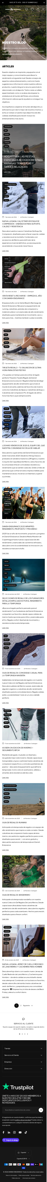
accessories (8, 126)
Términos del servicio (35, 1167)
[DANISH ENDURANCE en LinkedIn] (9, 1125)
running (7, 797)
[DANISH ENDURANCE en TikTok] (25, 1125)
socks (6, 146)
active (6, 258)
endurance (8, 509)
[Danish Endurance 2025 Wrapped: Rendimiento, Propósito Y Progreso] (23, 503)
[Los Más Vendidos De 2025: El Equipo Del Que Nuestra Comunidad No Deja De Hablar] (23, 422)
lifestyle (7, 931)
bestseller (7, 416)
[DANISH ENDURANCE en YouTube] (20, 1125)
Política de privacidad (23, 1167)
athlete (7, 493)
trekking (7, 881)
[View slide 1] (19, 1034)
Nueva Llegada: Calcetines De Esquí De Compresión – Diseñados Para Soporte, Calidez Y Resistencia (21, 224)
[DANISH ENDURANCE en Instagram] (14, 1125)
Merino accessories (10, 585)
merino (7, 138)
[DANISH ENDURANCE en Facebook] (3, 1125)
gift (6, 130)
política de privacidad (23, 1112)
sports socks (8, 282)
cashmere (7, 501)
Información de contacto (28, 1170)
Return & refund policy (10, 1167)
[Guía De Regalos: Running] (23, 799)
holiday (7, 134)
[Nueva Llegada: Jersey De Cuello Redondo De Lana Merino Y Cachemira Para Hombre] (23, 941)
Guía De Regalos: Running (14, 823)
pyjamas (7, 142)
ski (5, 192)
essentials (7, 266)
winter (6, 346)
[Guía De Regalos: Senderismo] (23, 871)
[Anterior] (3, 2)
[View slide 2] (22, 1034)
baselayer (7, 412)
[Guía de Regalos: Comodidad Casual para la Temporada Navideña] (23, 649)
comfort (7, 505)
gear (6, 718)
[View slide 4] (27, 1034)
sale (6, 334)
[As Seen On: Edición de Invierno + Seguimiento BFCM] (23, 724)
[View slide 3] (25, 1034)
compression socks (10, 184)
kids (6, 577)
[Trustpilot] (18, 1079)
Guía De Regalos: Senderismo (16, 895)
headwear (8, 270)
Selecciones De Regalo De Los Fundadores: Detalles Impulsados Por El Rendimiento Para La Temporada (23, 601)
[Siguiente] (44, 2)
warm (6, 200)
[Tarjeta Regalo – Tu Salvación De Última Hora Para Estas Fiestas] (23, 344)
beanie (7, 565)
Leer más (7, 172)
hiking (6, 274)
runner (7, 793)
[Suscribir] (39, 1102)
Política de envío (15, 1170)
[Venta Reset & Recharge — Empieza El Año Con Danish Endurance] (23, 272)
